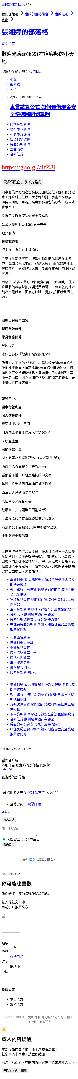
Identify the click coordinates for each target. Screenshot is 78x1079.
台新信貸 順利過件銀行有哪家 (32, 614)
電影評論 (34, 804)
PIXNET (19, 1017)
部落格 (15, 84)
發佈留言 (8, 844)
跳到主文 (8, 43)
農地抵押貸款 (20, 657)
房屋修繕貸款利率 (23, 652)
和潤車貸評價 (20, 134)
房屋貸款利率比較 (23, 672)
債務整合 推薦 (20, 667)
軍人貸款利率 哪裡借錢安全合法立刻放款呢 (42, 609)
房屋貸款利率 (20, 144)
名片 (13, 89)
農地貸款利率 (20, 124)
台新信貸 (16, 154)
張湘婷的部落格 (25, 32)
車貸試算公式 (20, 647)
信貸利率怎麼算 (21, 642)
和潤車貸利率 (20, 637)
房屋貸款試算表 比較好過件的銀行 (35, 619)
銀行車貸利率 (20, 129)
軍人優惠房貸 (20, 662)
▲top (5, 811)
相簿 (13, 79)
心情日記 (35, 71)
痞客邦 (29, 792)
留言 (38, 792)
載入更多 (8, 819)
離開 (24, 1070)
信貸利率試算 (20, 139)
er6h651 (7, 769)
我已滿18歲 (10, 1070)
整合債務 (16, 149)
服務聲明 (45, 1021)
